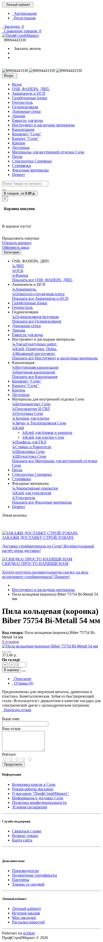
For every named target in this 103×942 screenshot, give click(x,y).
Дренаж (18, 116)
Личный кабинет (26, 908)
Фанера (20, 275)
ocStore (29, 933)
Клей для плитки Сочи (43, 437)
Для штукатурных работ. (34, 344)
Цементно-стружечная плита (38, 294)
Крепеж (18, 143)
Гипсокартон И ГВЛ (31, 409)
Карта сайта (22, 840)
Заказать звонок (26, 48)
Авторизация (24, 13)
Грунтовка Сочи (27, 413)
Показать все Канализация (34, 376)
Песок (17, 156)
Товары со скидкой (28, 884)
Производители (25, 871)
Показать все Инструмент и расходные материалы (55, 358)
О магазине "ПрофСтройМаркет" (40, 793)
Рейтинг (9, 754)
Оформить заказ (15, 247)
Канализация (23, 129)
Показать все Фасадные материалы (42, 502)
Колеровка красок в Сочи (34, 784)
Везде (17, 84)
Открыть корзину (17, 243)
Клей (18, 428)
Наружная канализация (33, 372)
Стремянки (21, 165)
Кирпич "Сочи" (25, 138)
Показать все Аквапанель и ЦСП (40, 298)
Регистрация (24, 18)
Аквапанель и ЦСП (29, 93)
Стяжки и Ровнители (31, 447)
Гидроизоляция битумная (35, 317)
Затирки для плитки (31, 418)
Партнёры (20, 880)
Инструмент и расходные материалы (43, 125)
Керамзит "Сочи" (27, 134)
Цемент (18, 174)
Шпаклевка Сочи (28, 451)
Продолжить (13, 764)
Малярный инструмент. (34, 353)
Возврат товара (25, 835)
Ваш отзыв (11, 728)
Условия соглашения (29, 807)
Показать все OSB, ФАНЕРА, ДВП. (42, 280)
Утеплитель (23, 498)
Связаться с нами (26, 831)
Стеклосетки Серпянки (32, 161)
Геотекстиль (22, 102)
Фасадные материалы (30, 170)
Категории (11, 252)
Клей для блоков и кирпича (47, 432)
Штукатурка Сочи (29, 456)
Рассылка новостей (28, 922)
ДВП (18, 266)
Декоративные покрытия (35, 488)
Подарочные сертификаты (34, 875)
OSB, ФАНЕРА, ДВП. (31, 89)
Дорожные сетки (26, 111)
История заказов (26, 913)
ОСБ (17, 270)
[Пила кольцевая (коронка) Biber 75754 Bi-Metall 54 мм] (50, 646)
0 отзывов (10, 641)
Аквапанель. (24, 289)
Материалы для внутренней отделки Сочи (48, 152)
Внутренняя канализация (35, 367)
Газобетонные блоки (29, 98)
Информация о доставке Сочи (37, 798)
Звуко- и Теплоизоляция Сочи (39, 423)
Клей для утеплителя (31, 493)
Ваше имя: (11, 719)
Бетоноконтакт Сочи (31, 404)
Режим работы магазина (32, 789)
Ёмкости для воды (27, 120)
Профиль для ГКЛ (29, 442)
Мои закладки (24, 917)
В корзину (11, 670)
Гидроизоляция (25, 107)
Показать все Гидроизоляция (36, 321)
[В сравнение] (9, 652)
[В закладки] (4, 652)
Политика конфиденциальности (39, 802)
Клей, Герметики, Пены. (34, 349)
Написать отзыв (16, 710)
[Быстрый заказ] (24, 671)
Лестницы (21, 147)
